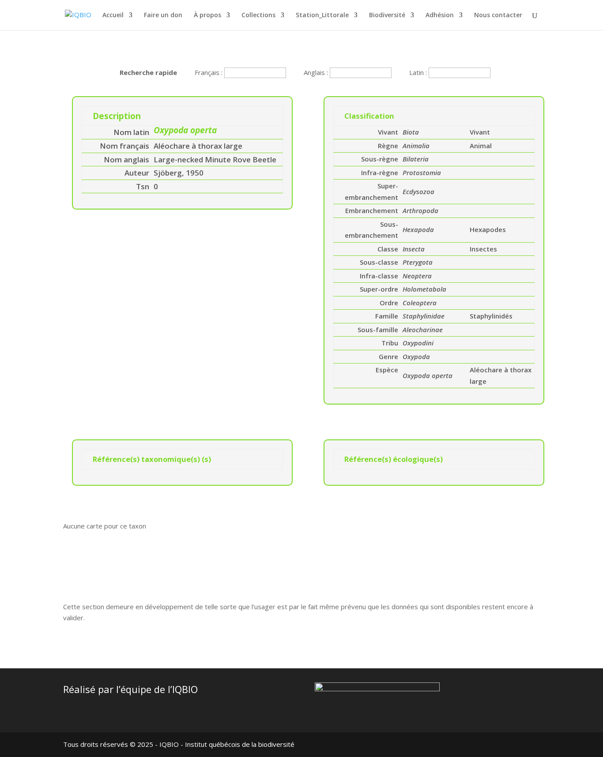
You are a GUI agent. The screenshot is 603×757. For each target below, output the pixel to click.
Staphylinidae (424, 315)
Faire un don (163, 15)
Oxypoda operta (427, 375)
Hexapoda (418, 229)
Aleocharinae (423, 329)
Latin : (419, 72)
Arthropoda (420, 210)
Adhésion (440, 15)
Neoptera (417, 275)
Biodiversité (387, 15)
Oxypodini (418, 342)
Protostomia (422, 172)
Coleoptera (420, 302)
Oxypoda (416, 356)
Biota (411, 131)
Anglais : (317, 72)
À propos (207, 15)
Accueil (113, 15)
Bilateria (416, 158)
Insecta (414, 248)
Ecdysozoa (418, 191)
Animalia (416, 145)
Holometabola (424, 289)
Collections (258, 15)
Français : (209, 72)
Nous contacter (498, 15)
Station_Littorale (322, 15)
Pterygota (418, 262)
